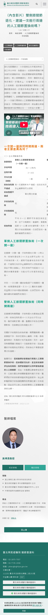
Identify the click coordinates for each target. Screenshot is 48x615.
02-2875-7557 (14, 559)
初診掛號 (13, 467)
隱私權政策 (37, 605)
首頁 (11, 33)
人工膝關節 (8, 45)
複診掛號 (35, 467)
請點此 (13, 518)
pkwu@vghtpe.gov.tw (18, 566)
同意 (24, 611)
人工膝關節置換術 (32, 33)
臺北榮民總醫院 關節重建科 (24, 582)
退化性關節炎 (34, 45)
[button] (37, 4)
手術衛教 (25, 36)
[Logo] (16, 4)
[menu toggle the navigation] (44, 4)
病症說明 (18, 33)
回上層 (24, 529)
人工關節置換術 (20, 45)
